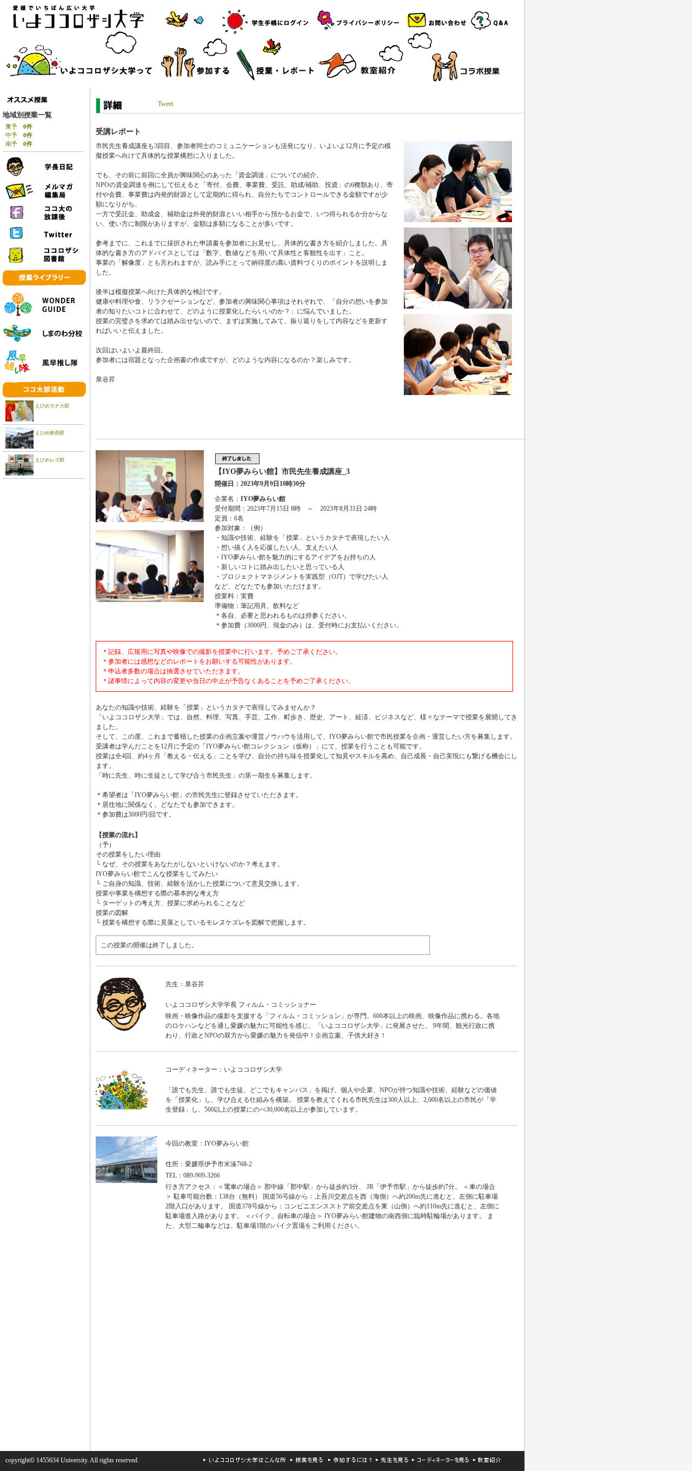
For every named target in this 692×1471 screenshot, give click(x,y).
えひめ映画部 (49, 433)
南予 (18, 144)
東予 (18, 126)
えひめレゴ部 (49, 460)
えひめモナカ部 (52, 406)
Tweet (165, 104)
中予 (18, 135)
